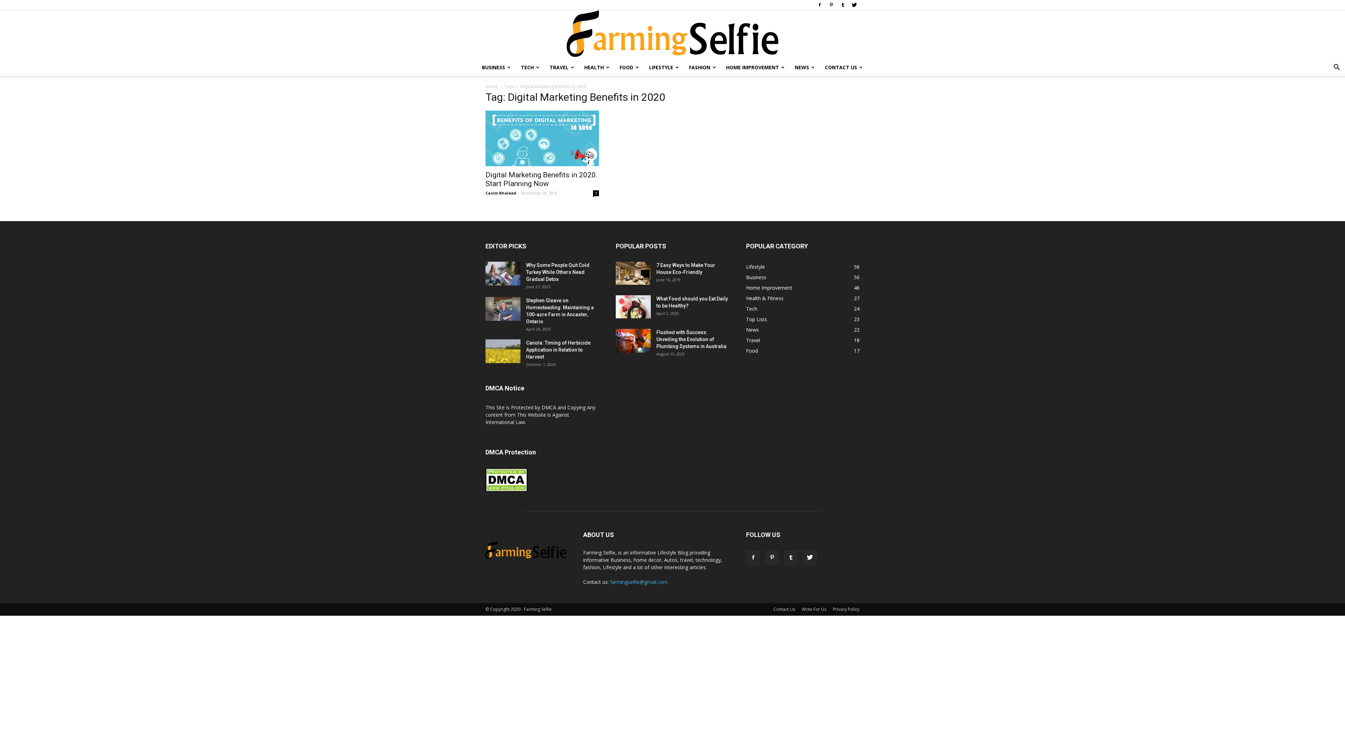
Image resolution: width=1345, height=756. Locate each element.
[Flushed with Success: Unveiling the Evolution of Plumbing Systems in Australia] (633, 341)
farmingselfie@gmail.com (639, 582)
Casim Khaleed (500, 193)
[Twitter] (854, 5)
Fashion (699, 67)
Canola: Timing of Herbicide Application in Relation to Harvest (558, 350)
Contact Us (841, 67)
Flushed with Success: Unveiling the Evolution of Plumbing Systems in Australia (691, 339)
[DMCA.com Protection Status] (506, 490)
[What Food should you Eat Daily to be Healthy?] (633, 307)
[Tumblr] (842, 5)
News (802, 67)
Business (493, 67)
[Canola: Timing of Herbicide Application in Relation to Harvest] (502, 351)
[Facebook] (819, 5)
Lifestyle (661, 67)
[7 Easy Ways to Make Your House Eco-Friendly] (633, 273)
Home (491, 87)
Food (626, 67)
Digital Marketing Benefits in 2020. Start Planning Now (541, 179)
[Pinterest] (831, 5)
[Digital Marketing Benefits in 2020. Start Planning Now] (542, 138)
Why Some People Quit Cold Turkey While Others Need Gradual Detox (557, 272)
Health (594, 67)
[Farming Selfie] (672, 34)
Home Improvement (752, 67)
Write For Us (814, 609)
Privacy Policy (846, 609)
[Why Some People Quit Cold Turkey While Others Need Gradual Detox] (502, 274)
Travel (559, 67)
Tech (527, 67)
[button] (1336, 68)
